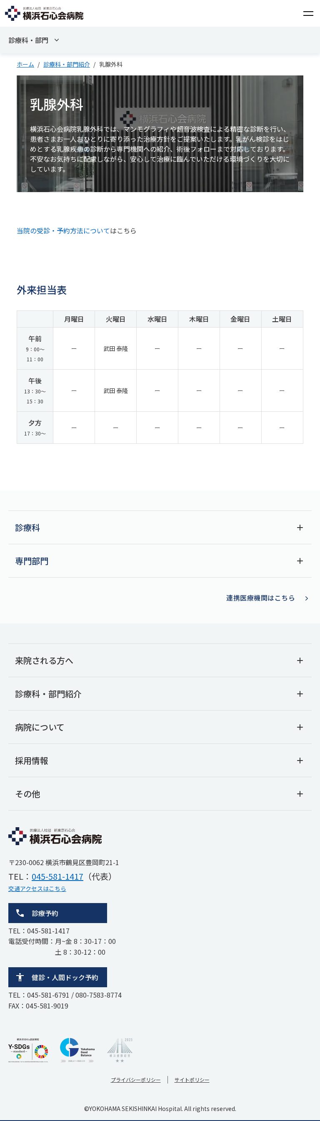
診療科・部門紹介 (66, 64)
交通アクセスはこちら (37, 888)
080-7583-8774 (98, 995)
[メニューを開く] (308, 13)
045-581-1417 (57, 876)
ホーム (25, 64)
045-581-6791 (48, 995)
